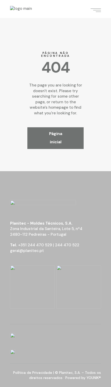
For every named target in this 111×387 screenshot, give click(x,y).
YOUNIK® (93, 377)
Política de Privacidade (32, 372)
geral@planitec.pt (27, 250)
